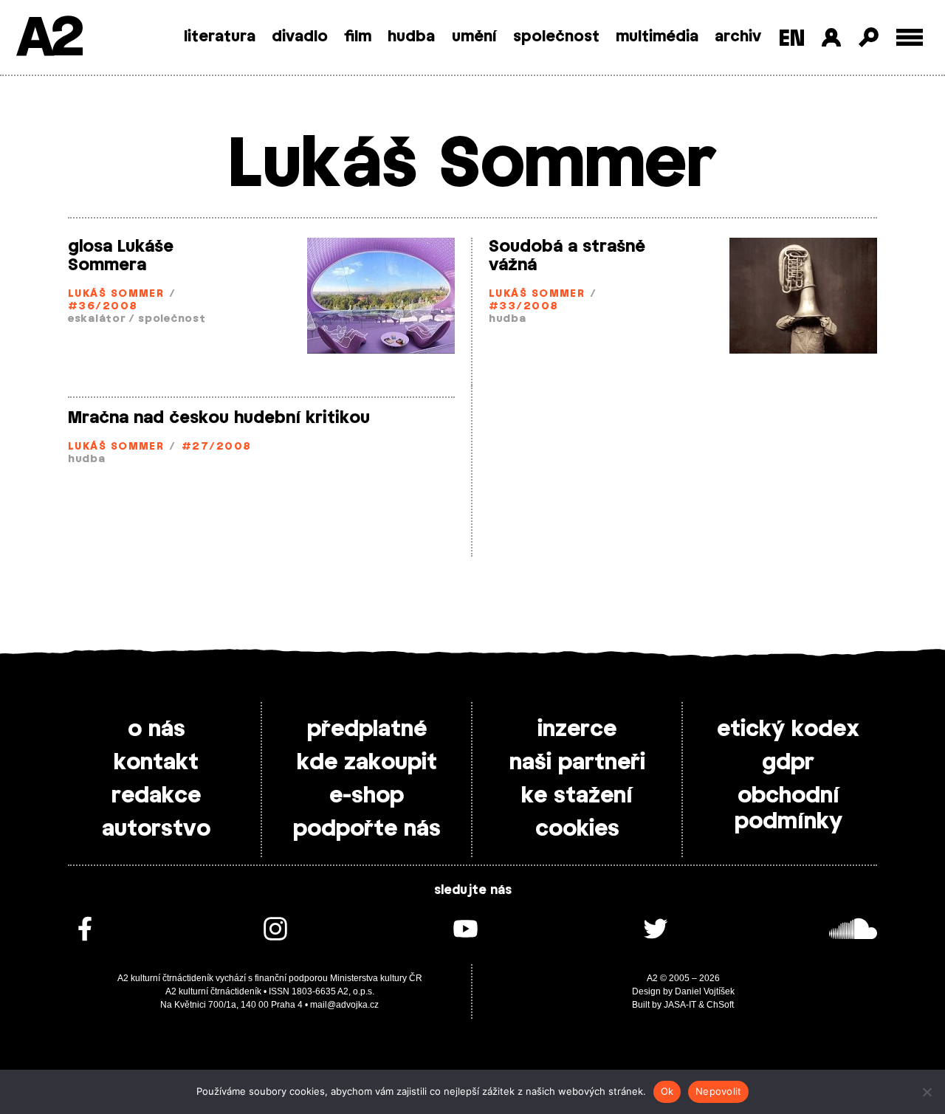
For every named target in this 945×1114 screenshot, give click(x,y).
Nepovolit (718, 1091)
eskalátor (97, 319)
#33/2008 (524, 306)
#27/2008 (217, 447)
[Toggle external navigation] (910, 37)
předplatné (367, 729)
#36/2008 (103, 306)
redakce (156, 796)
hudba (411, 37)
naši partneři (577, 763)
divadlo (300, 37)
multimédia (657, 37)
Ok (667, 1091)
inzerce (576, 729)
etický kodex (788, 729)
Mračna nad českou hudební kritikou (219, 418)
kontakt (156, 763)
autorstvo (156, 829)
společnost (556, 37)
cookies (577, 829)
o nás (156, 729)
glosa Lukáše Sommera (120, 255)
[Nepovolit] (926, 1091)
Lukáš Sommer (116, 294)
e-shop (366, 796)
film (357, 37)
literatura (219, 37)
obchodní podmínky (788, 809)
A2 (48, 39)
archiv (738, 37)
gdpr (788, 763)
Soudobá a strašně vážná (567, 255)
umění (474, 37)
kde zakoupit (367, 763)
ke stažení (577, 796)
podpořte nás (367, 829)
